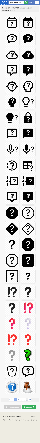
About (25, 417)
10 (30, 400)
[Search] (26, 2)
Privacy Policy (8, 420)
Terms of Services (22, 420)
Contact (33, 417)
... (27, 400)
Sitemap (34, 420)
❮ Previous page (12, 407)
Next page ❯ (29, 407)
